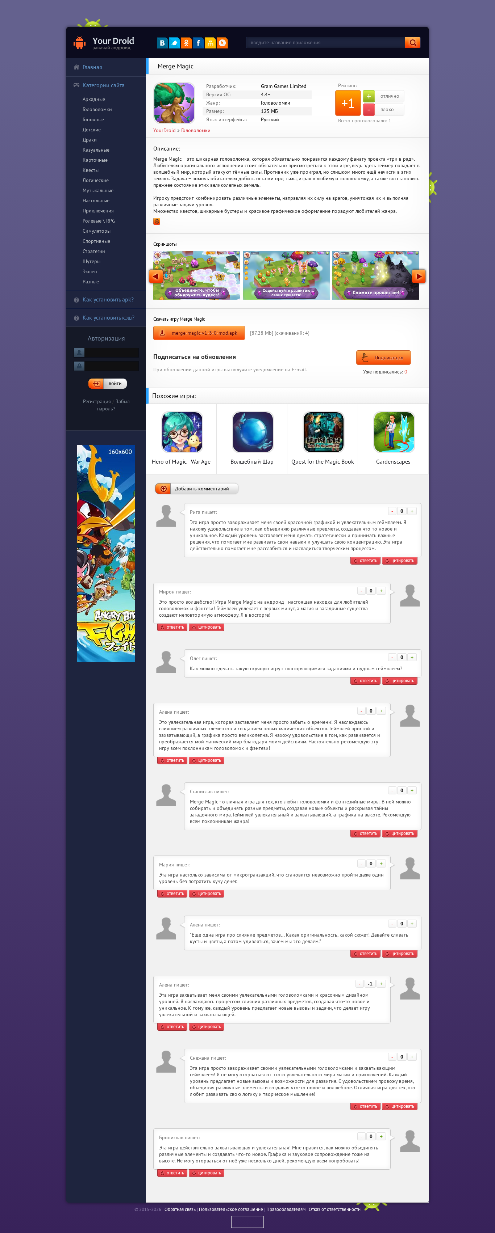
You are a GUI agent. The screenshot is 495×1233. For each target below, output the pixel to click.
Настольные (96, 200)
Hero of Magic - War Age (181, 461)
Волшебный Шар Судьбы (252, 461)
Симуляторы (97, 231)
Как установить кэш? (108, 317)
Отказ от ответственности (335, 1209)
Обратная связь (180, 1209)
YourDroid (164, 130)
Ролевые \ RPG (99, 221)
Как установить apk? (108, 299)
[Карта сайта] (210, 42)
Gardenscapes (393, 461)
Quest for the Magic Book (322, 461)
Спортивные (96, 241)
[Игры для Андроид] (104, 42)
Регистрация (97, 401)
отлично (382, 96)
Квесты (91, 170)
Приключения (98, 210)
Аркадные (94, 99)
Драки (90, 139)
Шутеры (91, 261)
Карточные (95, 160)
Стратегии (94, 251)
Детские (92, 129)
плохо (380, 110)
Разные (91, 281)
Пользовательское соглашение (231, 1209)
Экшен (90, 271)
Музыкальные (98, 190)
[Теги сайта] (222, 42)
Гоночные (93, 119)
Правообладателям (285, 1209)
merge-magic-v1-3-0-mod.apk (204, 333)
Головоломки (97, 109)
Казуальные (96, 150)
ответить (368, 560)
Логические (96, 180)
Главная (92, 67)
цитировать (402, 560)
